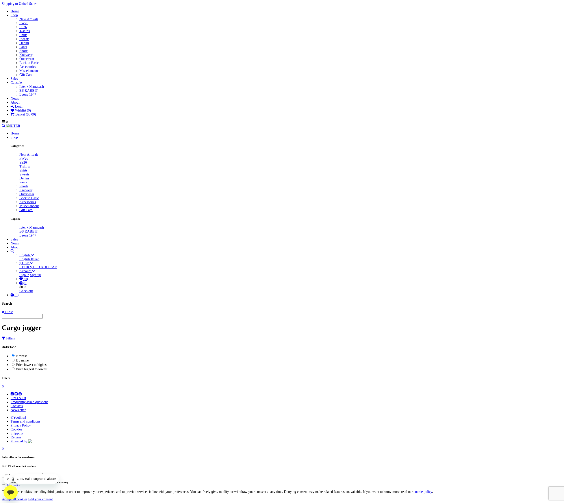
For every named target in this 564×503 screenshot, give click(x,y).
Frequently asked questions (29, 402)
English (25, 255)
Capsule (16, 82)
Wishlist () (22, 110)
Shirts (23, 35)
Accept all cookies (14, 499)
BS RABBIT (28, 90)
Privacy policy (13, 485)
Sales (14, 78)
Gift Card (26, 74)
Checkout (26, 291)
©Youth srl (18, 417)
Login (18, 106)
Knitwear (25, 55)
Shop (14, 15)
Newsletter (18, 410)
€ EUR (24, 267)
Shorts (23, 51)
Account (25, 271)
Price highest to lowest (31, 369)
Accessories (27, 67)
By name (22, 360)
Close (8, 312)
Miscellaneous (29, 71)
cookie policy (423, 492)
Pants (23, 47)
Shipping (17, 433)
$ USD (24, 263)
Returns (16, 437)
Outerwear (26, 59)
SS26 (23, 27)
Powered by (19, 441)
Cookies (16, 429)
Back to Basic (29, 63)
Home (15, 11)
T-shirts (24, 31)
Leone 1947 (27, 94)
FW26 (23, 23)
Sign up (35, 275)
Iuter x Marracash (31, 86)
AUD (45, 267)
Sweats (24, 39)
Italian (35, 259)
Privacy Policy (21, 425)
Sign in (24, 275)
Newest (21, 356)
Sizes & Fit (18, 398)
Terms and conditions (25, 421)
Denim (24, 43)
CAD (53, 267)
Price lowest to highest (31, 365)
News (15, 98)
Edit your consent (40, 499)
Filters (10, 338)
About (15, 102)
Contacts (17, 406)
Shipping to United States (19, 4)
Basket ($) (25, 114)
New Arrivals (28, 19)
